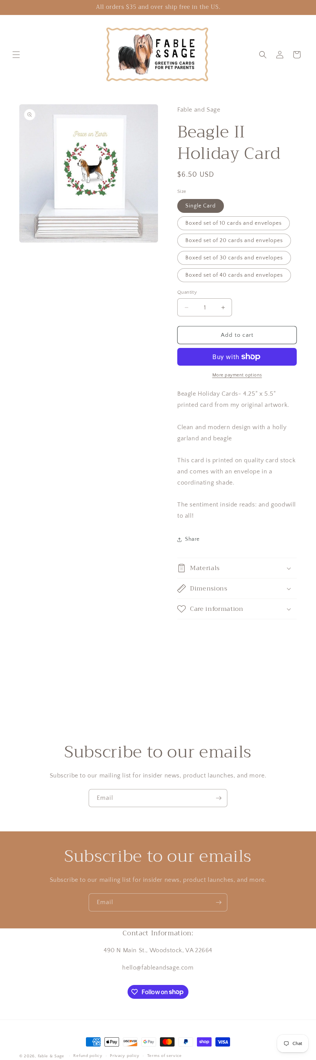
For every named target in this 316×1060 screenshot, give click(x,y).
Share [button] (192, 539)
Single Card (200, 206)
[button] (16, 54)
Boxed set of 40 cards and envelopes (234, 275)
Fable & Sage (51, 1056)
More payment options (237, 375)
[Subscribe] (218, 798)
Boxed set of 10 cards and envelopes (233, 223)
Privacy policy (125, 1055)
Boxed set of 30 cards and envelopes (234, 258)
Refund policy (87, 1055)
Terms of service (164, 1055)
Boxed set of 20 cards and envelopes (234, 240)
